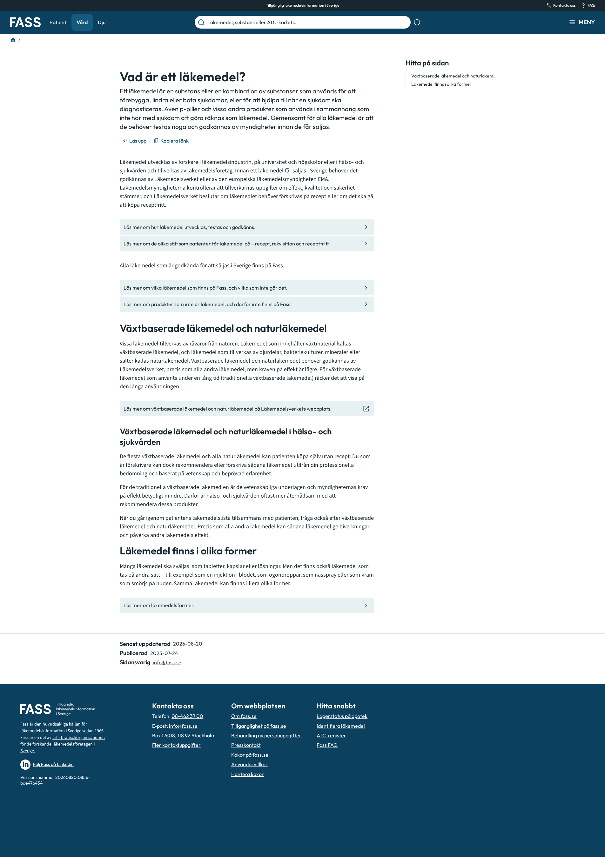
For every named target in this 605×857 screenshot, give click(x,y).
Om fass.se (244, 716)
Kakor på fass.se (249, 755)
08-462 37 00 (187, 716)
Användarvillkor (249, 764)
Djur (103, 22)
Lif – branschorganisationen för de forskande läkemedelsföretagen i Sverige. (62, 744)
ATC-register (331, 735)
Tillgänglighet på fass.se (258, 726)
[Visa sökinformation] (417, 22)
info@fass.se (167, 662)
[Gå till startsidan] (25, 22)
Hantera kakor (247, 774)
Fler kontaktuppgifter (176, 745)
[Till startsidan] (13, 40)
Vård (82, 22)
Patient (58, 22)
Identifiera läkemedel (341, 726)
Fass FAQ (327, 745)
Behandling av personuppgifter (266, 735)
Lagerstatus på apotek (342, 716)
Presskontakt (246, 745)
